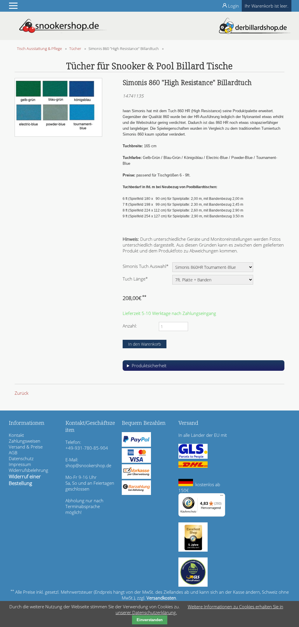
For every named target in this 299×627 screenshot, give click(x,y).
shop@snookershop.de (88, 465)
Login (233, 6)
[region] (203, 367)
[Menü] (221, 496)
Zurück (21, 393)
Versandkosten (161, 598)
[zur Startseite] (63, 31)
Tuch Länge (135, 279)
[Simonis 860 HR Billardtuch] (58, 135)
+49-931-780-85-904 (86, 448)
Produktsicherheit (149, 365)
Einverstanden (150, 620)
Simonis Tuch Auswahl (145, 266)
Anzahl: (130, 326)
